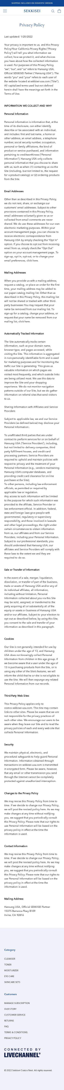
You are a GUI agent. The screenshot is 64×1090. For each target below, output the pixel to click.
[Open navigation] (5, 11)
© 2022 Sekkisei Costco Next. (18, 1070)
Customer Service (14, 1015)
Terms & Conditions (16, 1032)
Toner (8, 964)
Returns (9, 1020)
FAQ (6, 1026)
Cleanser (9, 959)
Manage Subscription (17, 1003)
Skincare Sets (12, 982)
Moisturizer (11, 970)
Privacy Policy (12, 1038)
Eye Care (9, 976)
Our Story (10, 1009)
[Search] (53, 10)
